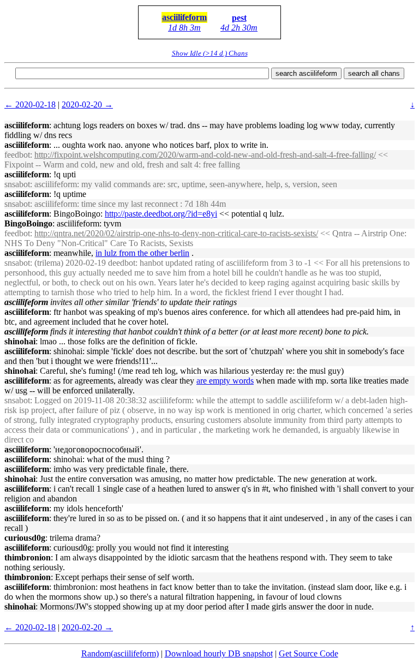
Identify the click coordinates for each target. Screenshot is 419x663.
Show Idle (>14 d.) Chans (210, 53)
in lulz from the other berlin (142, 253)
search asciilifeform (306, 73)
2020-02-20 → (87, 104)
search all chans (374, 73)
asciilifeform (184, 17)
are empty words (225, 380)
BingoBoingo (28, 223)
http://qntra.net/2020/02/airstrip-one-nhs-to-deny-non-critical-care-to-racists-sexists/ (176, 233)
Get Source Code (308, 653)
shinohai (19, 341)
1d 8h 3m (184, 27)
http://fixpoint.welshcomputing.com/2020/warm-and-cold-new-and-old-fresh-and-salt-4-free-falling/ (205, 154)
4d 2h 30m (239, 27)
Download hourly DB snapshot (219, 653)
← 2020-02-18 (30, 104)
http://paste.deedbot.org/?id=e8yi (161, 213)
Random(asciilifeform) (120, 653)
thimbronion (27, 557)
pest (239, 17)
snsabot (17, 184)
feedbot (17, 154)
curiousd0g (24, 537)
